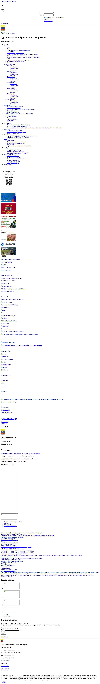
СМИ (8, 58)
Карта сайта (4, 663)
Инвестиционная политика (8, 557)
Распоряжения (11, 115)
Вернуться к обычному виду (8, 1)
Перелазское (10, 71)
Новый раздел (7, 524)
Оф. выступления (8, 164)
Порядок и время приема (13, 157)
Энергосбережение (62, 573)
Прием (5, 122)
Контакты (9, 62)
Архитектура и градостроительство (10, 572)
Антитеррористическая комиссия (9, 548)
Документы (7, 105)
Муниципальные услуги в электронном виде (13, 534)
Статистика (7, 129)
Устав (8, 47)
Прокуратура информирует (8, 538)
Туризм (3, 541)
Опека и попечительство (20, 573)
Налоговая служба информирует (9, 540)
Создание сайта (5, 668)
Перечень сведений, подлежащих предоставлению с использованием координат (22, 533)
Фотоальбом (10, 51)
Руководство (10, 120)
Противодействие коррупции (8, 562)
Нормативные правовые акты (15, 106)
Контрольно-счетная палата (8, 545)
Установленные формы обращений (16, 158)
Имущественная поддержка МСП (13, 521)
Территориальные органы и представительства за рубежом (22, 54)
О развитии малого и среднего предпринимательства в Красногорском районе (22, 558)
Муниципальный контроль (8, 565)
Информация (7, 523)
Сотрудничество (8, 134)
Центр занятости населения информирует (12, 549)
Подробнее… (4, 682)
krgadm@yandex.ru (5, 660)
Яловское (9, 65)
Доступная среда (20, 575)
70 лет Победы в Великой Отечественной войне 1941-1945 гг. (17, 551)
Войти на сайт (4, 23)
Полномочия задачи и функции (15, 53)
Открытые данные (5, 568)
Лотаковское (10, 94)
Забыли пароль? (48, 21)
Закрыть (3, 9)
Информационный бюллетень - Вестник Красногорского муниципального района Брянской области (27, 535)
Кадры (5, 147)
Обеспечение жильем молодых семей (11, 559)
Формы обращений (12, 110)
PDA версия (4, 32)
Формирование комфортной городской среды (44, 573)
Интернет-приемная (9, 154)
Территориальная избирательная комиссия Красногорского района (37, 572)
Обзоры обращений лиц (13, 161)
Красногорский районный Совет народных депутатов (18, 113)
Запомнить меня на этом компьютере (55, 17)
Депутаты (9, 117)
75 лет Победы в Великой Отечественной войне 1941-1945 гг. (17, 552)
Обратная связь (5, 666)
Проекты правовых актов (13, 108)
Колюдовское (10, 99)
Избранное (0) (10, 144)
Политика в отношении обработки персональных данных (16, 547)
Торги (5, 139)
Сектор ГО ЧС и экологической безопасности (80, 573)
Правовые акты (14, 68)
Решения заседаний (12, 116)
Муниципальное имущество (8, 575)
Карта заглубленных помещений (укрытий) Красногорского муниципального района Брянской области (34, 127)
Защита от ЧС (7, 123)
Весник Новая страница (10, 526)
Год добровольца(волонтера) (8, 571)
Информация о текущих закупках (16, 143)
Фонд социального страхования (9, 542)
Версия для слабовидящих (8, 33)
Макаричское (10, 82)
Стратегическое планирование (9, 569)
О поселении (13, 67)
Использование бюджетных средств (16, 132)
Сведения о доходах (12, 119)
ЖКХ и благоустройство (7, 544)
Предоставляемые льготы (13, 133)
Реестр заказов (11, 140)
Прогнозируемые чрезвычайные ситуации (18, 125)
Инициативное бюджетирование (59, 575)
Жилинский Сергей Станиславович (30, 453)
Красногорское (11, 77)
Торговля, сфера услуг (39, 575)
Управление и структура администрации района (20, 60)
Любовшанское (11, 88)
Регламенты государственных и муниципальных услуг (21, 109)
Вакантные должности (13, 149)
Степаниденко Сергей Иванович (28, 458)
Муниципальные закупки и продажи (10, 554)
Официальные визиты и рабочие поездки (18, 137)
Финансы (29, 573)
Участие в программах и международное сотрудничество (22, 136)
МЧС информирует (6, 564)
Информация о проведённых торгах (16, 141)
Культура (47, 575)
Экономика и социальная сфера (15, 61)
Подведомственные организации (16, 55)
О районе (6, 46)
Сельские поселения (9, 64)
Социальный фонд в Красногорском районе (12, 537)
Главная (6, 44)
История (9, 48)
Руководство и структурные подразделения (18, 50)
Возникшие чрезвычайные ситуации (16, 126)
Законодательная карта (13, 163)
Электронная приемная (13, 156)
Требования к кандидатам (14, 150)
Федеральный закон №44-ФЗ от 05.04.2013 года (19, 146)
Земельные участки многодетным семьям (12, 561)
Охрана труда (28, 575)
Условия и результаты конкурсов (15, 151)
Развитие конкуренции (7, 566)
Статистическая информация (14, 130)
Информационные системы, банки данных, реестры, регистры (23, 57)
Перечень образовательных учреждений (17, 153)
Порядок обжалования (13, 112)
